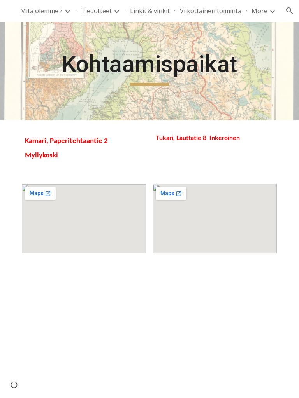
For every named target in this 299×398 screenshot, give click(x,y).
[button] (289, 11)
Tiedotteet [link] (96, 11)
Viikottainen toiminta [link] (210, 11)
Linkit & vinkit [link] (150, 11)
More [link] (259, 11)
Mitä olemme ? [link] (41, 11)
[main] (149, 71)
